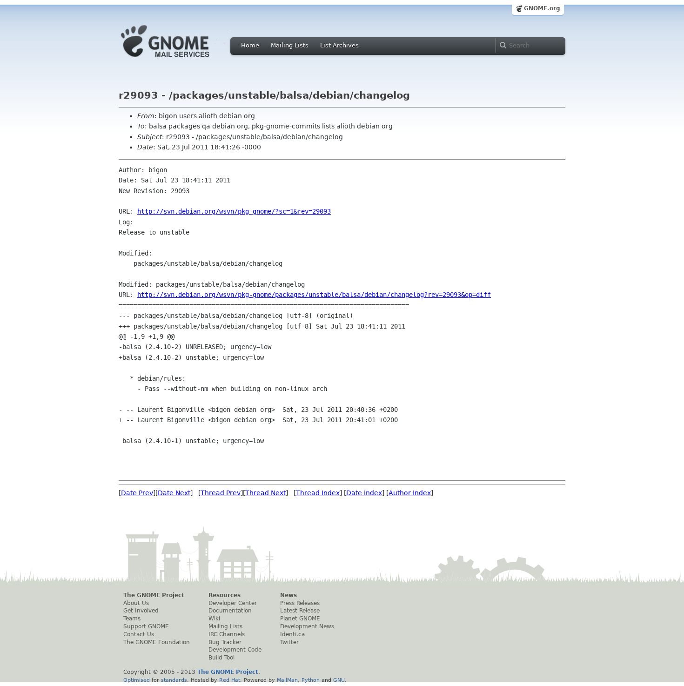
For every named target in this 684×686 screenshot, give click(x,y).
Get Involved (141, 610)
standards (174, 680)
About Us (136, 603)
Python (311, 680)
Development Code (235, 649)
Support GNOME (146, 626)
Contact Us (138, 634)
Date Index (364, 493)
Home (250, 45)
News (288, 595)
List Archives (339, 45)
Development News (307, 626)
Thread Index (318, 493)
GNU (339, 680)
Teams (132, 618)
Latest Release (300, 610)
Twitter (289, 642)
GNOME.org (542, 8)
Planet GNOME (300, 618)
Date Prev (137, 493)
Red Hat (229, 680)
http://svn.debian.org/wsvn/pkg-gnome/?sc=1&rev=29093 (234, 211)
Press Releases (300, 603)
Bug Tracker (224, 642)
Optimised (136, 680)
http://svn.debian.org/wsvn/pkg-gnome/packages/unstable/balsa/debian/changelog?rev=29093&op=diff (314, 294)
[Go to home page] (179, 59)
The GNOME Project (153, 595)
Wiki (214, 618)
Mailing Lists (289, 45)
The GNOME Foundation (156, 642)
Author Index (410, 493)
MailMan (287, 680)
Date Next (174, 493)
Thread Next (265, 493)
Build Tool (221, 657)
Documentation (230, 610)
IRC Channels (226, 634)
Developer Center (232, 603)
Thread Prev (221, 493)
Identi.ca (292, 634)
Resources (224, 595)
